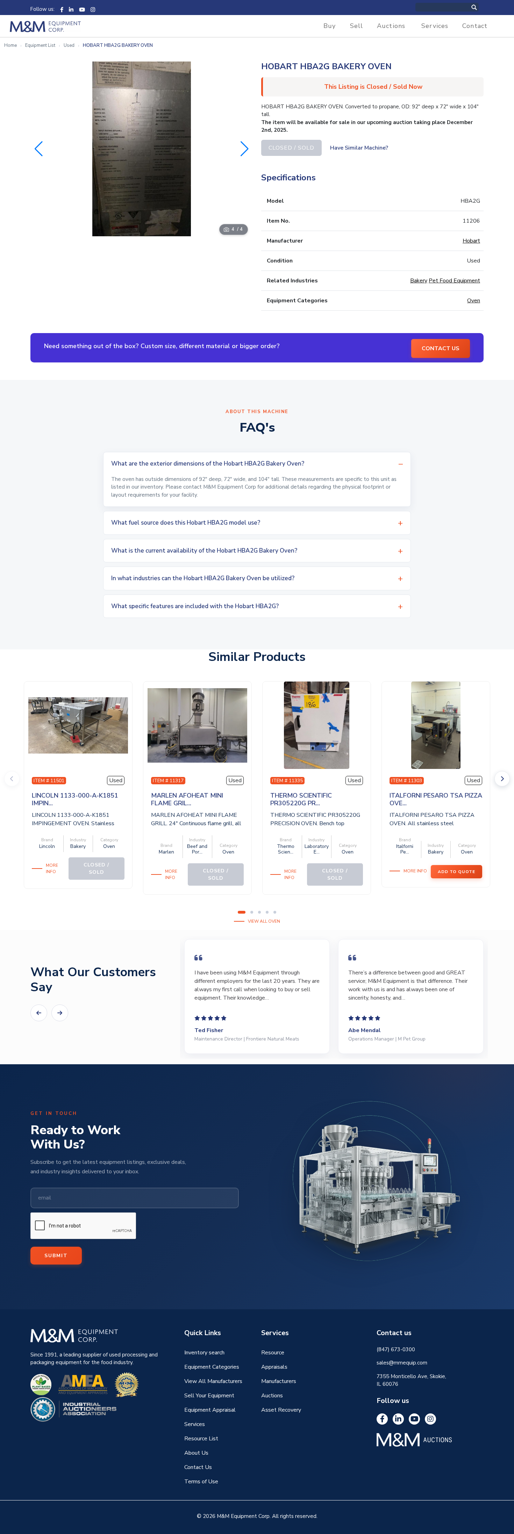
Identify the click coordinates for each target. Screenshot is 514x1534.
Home (10, 45)
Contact (474, 26)
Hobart (471, 241)
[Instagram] (93, 9)
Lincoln (47, 846)
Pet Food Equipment (454, 281)
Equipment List (40, 45)
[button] (244, 149)
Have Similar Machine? (359, 148)
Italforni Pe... (404, 849)
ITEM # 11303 (406, 780)
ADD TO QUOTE (456, 871)
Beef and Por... (197, 849)
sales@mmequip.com (402, 1362)
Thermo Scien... (285, 849)
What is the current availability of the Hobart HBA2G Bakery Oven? (204, 551)
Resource (272, 1352)
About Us (196, 1453)
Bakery (418, 281)
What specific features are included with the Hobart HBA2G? (195, 606)
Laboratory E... (317, 849)
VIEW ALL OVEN (264, 921)
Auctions (391, 26)
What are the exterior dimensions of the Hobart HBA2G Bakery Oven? (207, 464)
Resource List (201, 1438)
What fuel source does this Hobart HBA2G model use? (185, 523)
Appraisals (274, 1367)
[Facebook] (61, 9)
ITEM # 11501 (49, 780)
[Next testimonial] (59, 1012)
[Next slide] (502, 778)
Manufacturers (278, 1381)
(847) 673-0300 (396, 1349)
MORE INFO (52, 868)
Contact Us (198, 1467)
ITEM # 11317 (168, 780)
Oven (473, 300)
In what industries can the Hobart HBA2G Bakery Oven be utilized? (202, 578)
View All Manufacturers (213, 1381)
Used (69, 45)
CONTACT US (440, 348)
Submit (56, 1255)
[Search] (481, 7)
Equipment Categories (211, 1367)
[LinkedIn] (71, 9)
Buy (329, 26)
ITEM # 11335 (287, 780)
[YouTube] (82, 9)
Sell (356, 26)
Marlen (166, 852)
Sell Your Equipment (209, 1395)
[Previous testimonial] (38, 1012)
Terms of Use (201, 1481)
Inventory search (204, 1352)
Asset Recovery (281, 1410)
